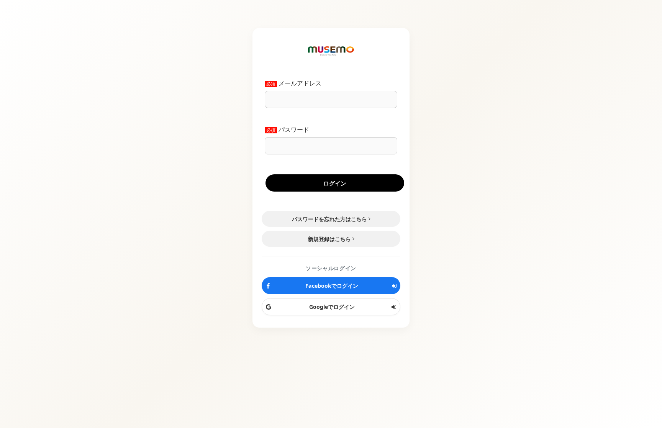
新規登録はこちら (329, 239)
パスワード (294, 129)
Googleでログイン (331, 306)
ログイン (334, 183)
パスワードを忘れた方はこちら (329, 219)
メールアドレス (300, 83)
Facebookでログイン (331, 285)
